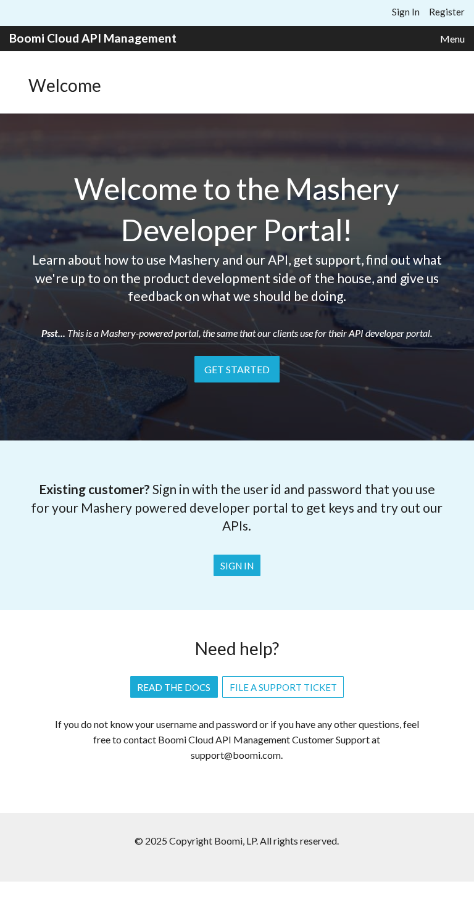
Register (447, 11)
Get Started (237, 369)
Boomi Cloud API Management (93, 38)
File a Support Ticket (283, 687)
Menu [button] (452, 38)
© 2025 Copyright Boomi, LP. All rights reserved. (237, 840)
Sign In (406, 11)
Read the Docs (173, 687)
